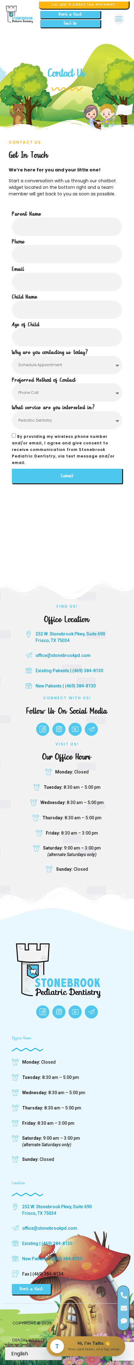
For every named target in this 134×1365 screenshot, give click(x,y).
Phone (18, 242)
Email (18, 269)
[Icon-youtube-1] (75, 729)
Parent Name (27, 214)
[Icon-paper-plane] (91, 729)
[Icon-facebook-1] (42, 729)
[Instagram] (58, 729)
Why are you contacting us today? (50, 353)
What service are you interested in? (53, 408)
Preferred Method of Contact (44, 380)
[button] (119, 19)
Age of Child (26, 325)
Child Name (25, 297)
